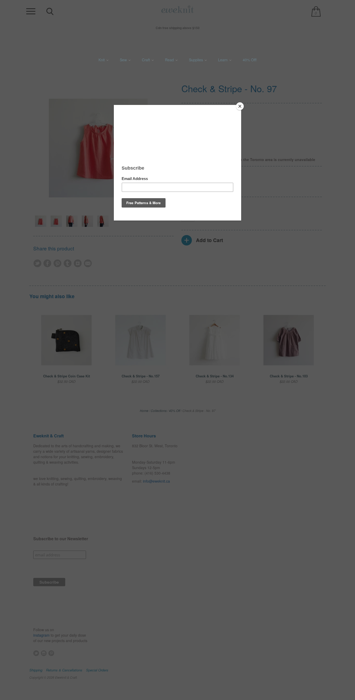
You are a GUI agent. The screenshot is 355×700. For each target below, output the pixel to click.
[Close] (240, 106)
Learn (223, 59)
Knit (102, 59)
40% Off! (250, 59)
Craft (146, 59)
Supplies (196, 59)
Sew (124, 59)
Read (170, 59)
